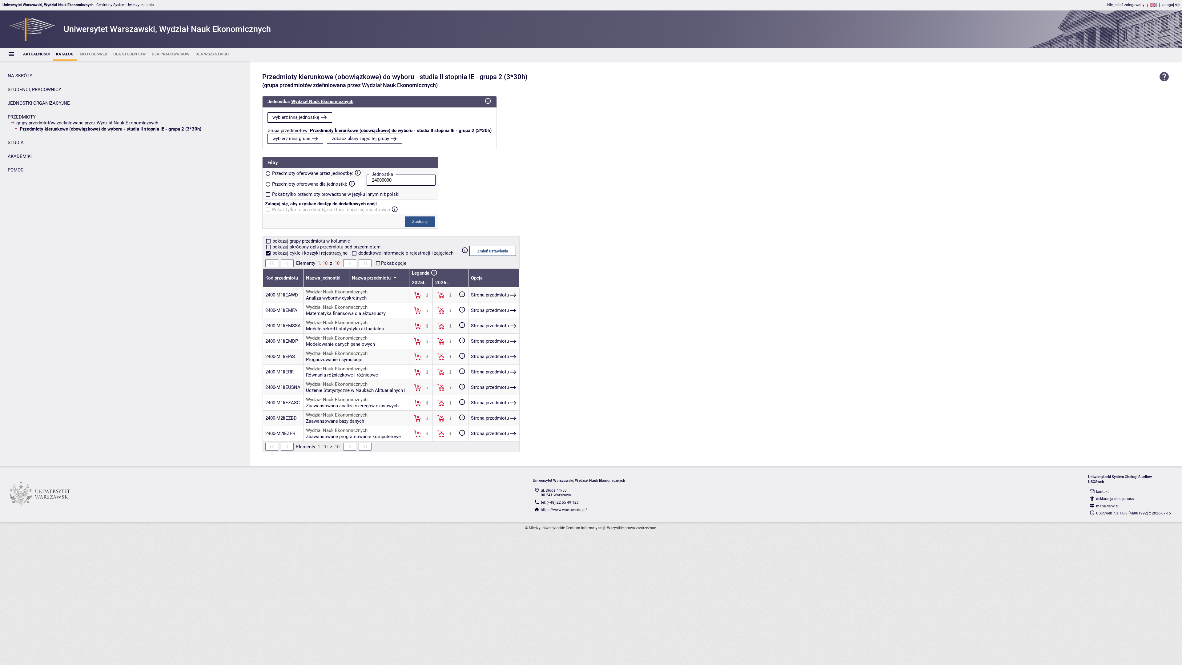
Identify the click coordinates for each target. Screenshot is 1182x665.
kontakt (1102, 492)
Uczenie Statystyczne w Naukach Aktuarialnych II (356, 390)
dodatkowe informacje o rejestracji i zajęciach (405, 253)
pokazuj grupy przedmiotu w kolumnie (310, 241)
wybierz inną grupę (291, 138)
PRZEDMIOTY (22, 117)
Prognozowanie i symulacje (334, 359)
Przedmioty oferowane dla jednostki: (309, 184)
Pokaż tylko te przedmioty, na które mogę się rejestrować (331, 209)
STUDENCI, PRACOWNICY (34, 89)
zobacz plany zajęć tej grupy (360, 138)
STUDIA (16, 142)
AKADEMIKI (20, 156)
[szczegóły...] (427, 295)
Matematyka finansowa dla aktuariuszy (346, 313)
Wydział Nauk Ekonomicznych (322, 101)
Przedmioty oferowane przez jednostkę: (312, 173)
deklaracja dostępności (1115, 499)
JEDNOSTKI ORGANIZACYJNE (39, 103)
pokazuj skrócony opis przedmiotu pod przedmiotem (325, 247)
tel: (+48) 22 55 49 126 (560, 502)
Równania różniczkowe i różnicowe (342, 375)
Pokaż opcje (393, 263)
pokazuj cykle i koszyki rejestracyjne (310, 253)
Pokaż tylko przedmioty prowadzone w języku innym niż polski (336, 194)
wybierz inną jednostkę (295, 117)
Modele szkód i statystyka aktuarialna (345, 329)
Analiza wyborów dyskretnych (336, 298)
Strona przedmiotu (490, 295)
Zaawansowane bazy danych (335, 421)
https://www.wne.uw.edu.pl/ (564, 510)
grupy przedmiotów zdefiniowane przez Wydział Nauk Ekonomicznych (87, 123)
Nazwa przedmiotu (372, 278)
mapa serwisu (1108, 506)
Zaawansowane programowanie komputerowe (353, 436)
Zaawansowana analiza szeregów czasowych (352, 406)
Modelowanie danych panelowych (340, 344)
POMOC (16, 170)
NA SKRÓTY (20, 76)
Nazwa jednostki (323, 278)
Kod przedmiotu (281, 278)
